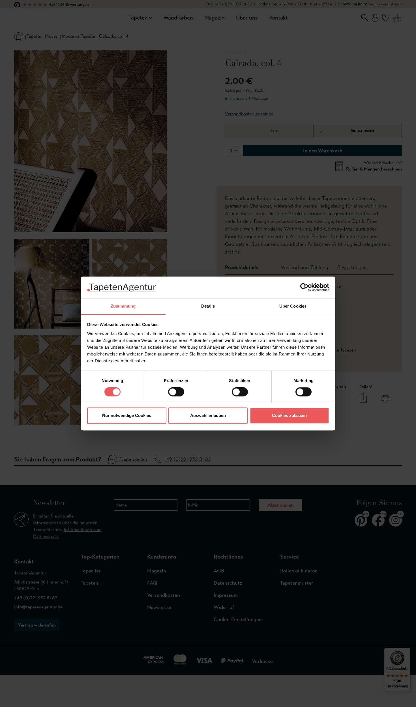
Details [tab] (208, 306)
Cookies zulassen (289, 415)
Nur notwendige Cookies (126, 415)
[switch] (176, 392)
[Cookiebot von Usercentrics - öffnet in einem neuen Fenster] (304, 287)
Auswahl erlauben (208, 415)
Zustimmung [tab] (123, 306)
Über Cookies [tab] (292, 306)
